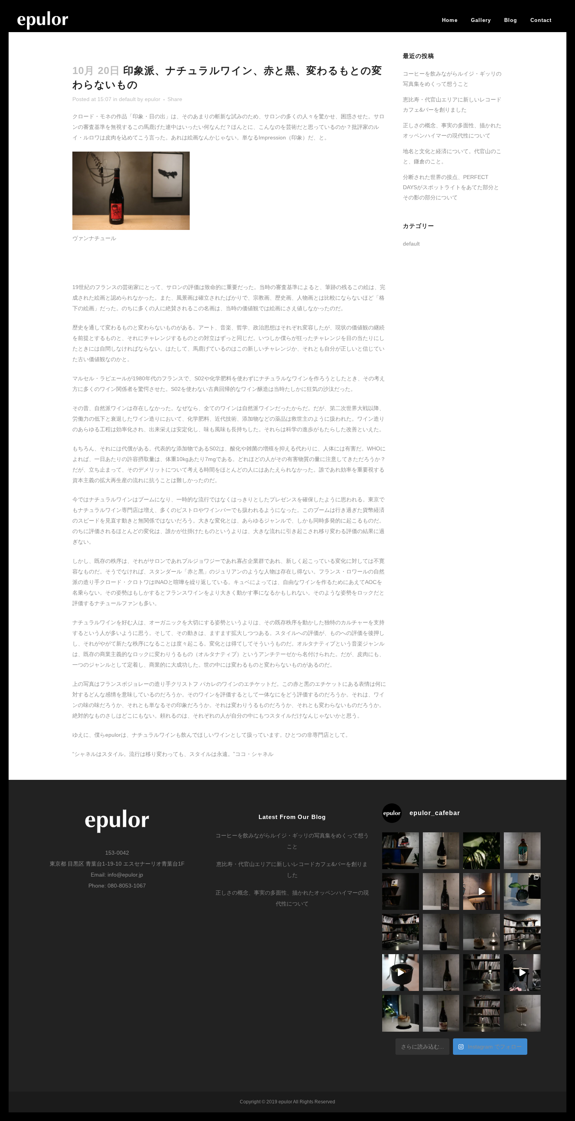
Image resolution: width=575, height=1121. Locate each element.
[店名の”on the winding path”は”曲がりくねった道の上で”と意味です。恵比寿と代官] (522, 932)
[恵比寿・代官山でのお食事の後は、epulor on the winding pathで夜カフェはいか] (400, 1013)
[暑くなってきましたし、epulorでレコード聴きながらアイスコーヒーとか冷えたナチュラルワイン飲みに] (481, 850)
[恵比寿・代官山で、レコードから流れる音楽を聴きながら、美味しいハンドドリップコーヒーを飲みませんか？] (522, 972)
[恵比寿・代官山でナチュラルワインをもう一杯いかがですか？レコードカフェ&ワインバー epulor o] (441, 932)
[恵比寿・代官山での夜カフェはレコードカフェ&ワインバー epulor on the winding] (481, 932)
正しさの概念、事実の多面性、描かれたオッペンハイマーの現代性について (292, 898)
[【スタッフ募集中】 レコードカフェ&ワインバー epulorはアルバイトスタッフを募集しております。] (481, 1013)
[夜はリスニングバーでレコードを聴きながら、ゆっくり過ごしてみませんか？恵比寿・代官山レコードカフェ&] (400, 891)
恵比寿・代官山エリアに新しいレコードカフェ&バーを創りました (292, 869)
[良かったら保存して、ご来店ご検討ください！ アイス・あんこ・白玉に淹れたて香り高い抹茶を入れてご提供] (400, 972)
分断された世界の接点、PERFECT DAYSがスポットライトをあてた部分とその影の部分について (451, 187)
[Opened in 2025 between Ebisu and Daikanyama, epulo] (481, 891)
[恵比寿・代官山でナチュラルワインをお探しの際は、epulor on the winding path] (441, 972)
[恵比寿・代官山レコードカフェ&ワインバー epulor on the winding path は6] (400, 932)
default (127, 99)
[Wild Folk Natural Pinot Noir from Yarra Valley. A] (441, 850)
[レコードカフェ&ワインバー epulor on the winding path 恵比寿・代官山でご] (522, 891)
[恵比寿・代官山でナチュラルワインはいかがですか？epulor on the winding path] (441, 891)
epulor (152, 99)
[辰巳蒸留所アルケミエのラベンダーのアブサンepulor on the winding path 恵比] (522, 850)
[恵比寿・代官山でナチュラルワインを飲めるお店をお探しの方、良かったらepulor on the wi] (441, 1013)
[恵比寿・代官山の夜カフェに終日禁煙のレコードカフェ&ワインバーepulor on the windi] (481, 972)
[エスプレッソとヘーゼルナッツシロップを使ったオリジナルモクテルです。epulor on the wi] (522, 1013)
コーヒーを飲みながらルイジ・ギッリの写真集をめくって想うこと (292, 841)
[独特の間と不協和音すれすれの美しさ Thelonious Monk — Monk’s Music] (400, 850)
